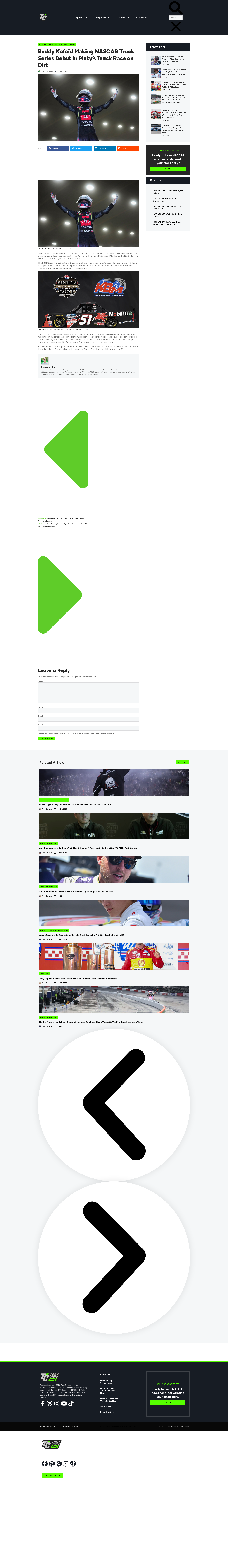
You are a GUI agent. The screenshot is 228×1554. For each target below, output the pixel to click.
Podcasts (140, 17)
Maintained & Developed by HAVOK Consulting (118, 1426)
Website (41, 725)
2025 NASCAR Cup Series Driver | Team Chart (167, 207)
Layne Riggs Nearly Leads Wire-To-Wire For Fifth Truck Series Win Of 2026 (77, 804)
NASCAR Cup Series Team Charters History (164, 199)
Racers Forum (48, 1547)
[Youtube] (64, 1403)
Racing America (49, 1525)
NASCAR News (45, 974)
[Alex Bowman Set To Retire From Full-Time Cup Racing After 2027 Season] (156, 60)
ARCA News (105, 1406)
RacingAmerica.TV (50, 1531)
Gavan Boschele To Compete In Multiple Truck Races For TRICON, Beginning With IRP (174, 72)
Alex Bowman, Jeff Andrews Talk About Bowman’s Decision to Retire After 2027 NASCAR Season (88, 848)
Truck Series (121, 17)
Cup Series (79, 17)
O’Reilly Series (100, 17)
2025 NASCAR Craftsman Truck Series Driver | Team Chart (166, 223)
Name (41, 707)
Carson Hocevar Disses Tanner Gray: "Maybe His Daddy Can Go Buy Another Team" (173, 129)
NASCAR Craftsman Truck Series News (57, 45)
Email (41, 716)
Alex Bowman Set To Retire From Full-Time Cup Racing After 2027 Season (173, 59)
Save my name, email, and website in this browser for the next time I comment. (77, 733)
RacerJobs (47, 1536)
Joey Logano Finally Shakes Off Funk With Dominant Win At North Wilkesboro (174, 84)
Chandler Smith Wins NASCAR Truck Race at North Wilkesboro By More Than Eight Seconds (174, 113)
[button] (176, 8)
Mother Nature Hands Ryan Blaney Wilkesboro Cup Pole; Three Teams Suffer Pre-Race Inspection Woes (174, 98)
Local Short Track (108, 1412)
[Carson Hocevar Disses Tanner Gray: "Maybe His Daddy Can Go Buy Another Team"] (156, 129)
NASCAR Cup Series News (48, 843)
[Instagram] (57, 1403)
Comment (43, 681)
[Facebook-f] (43, 1403)
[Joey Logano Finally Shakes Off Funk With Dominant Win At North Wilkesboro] (156, 86)
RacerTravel (47, 1542)
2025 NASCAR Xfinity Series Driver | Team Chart (168, 215)
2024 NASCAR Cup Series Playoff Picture (167, 192)
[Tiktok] (71, 1403)
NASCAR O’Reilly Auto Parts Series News (108, 1390)
